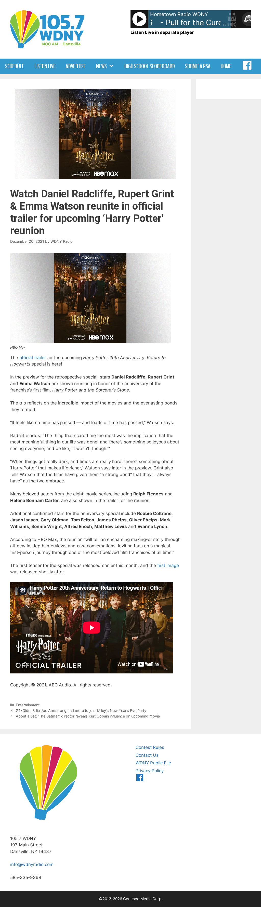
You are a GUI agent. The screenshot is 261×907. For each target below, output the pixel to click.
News (101, 66)
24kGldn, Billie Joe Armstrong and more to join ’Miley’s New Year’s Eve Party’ (81, 710)
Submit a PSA (198, 66)
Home (226, 66)
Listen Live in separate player (162, 32)
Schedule (14, 66)
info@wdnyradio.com (32, 864)
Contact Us (147, 755)
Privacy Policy (150, 770)
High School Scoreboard (149, 66)
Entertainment (28, 705)
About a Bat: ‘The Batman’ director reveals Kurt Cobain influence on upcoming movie (88, 716)
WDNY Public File (153, 762)
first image (168, 565)
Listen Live (45, 66)
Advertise (76, 66)
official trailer (32, 357)
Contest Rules (150, 747)
